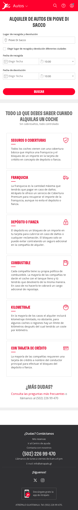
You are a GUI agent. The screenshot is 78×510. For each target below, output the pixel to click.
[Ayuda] (63, 5)
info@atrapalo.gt (43, 463)
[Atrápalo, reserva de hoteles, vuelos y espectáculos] (6, 5)
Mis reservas (39, 439)
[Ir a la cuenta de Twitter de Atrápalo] (35, 480)
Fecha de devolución (14, 70)
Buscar (39, 91)
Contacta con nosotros (39, 447)
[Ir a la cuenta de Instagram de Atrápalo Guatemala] (43, 480)
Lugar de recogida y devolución (20, 34)
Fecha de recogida (13, 55)
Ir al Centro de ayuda (39, 443)
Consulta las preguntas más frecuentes (38, 394)
